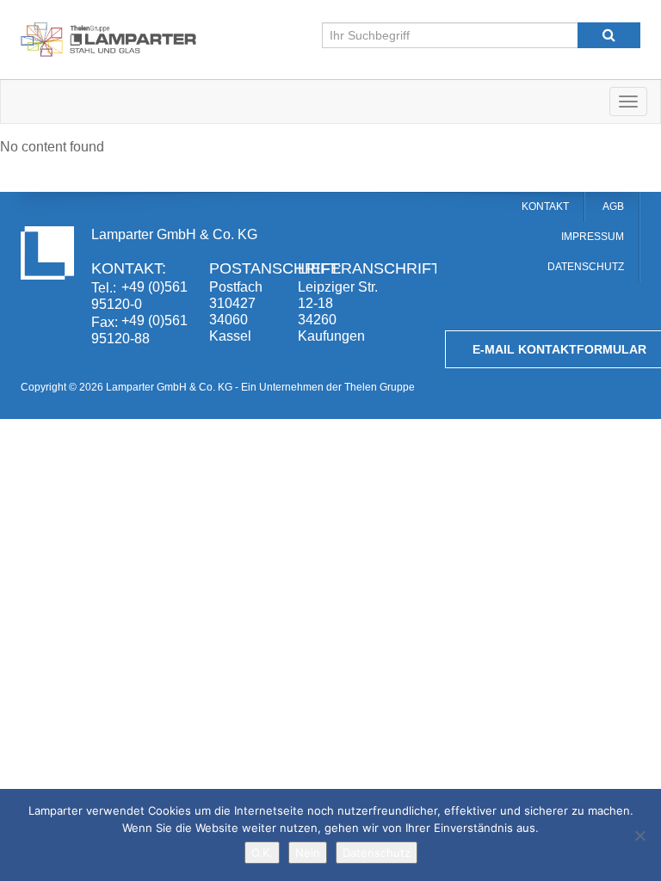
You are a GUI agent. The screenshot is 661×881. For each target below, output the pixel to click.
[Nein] (639, 835)
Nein (307, 852)
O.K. (262, 852)
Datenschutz (377, 852)
